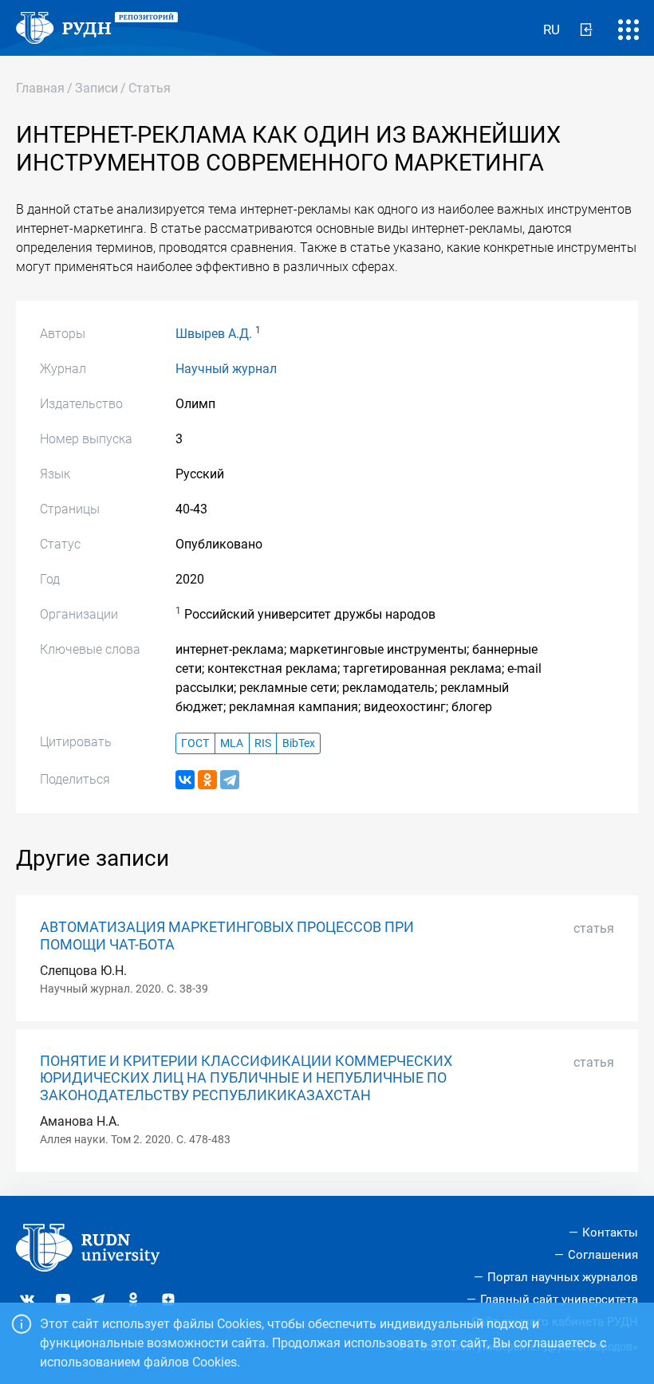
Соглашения (603, 1255)
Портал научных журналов (562, 1277)
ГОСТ (195, 743)
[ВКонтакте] (185, 779)
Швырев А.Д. (213, 333)
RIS (262, 743)
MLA (231, 743)
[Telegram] (229, 779)
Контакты (610, 1232)
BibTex (298, 743)
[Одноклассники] (207, 779)
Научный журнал (226, 368)
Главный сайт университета (559, 1299)
